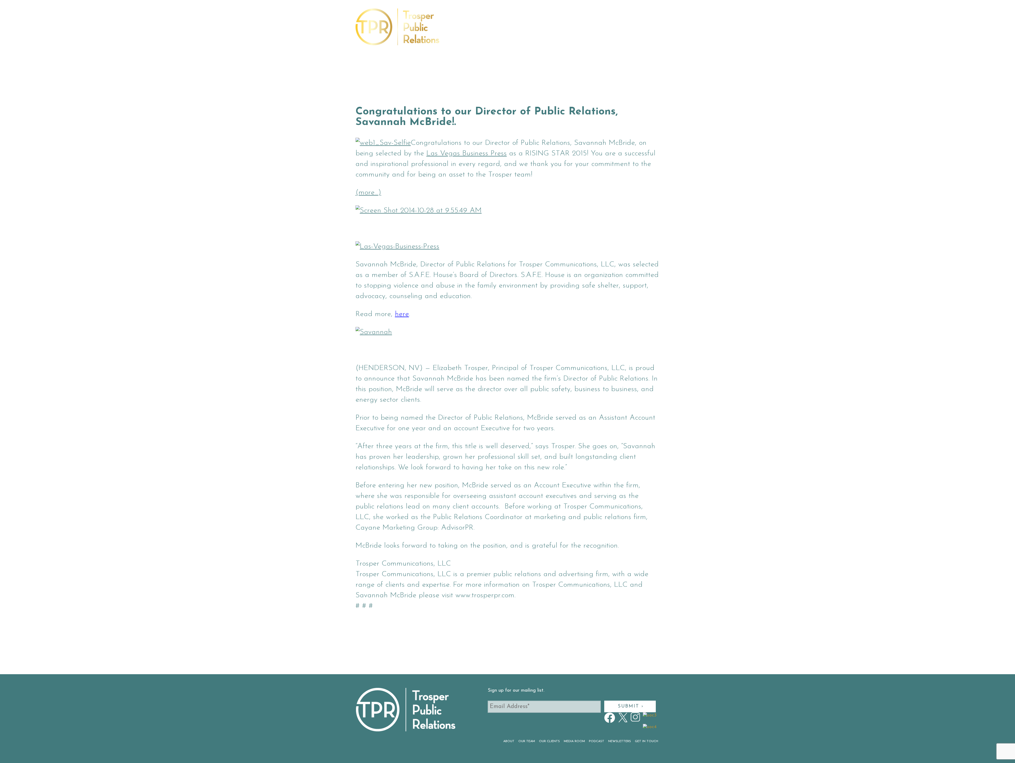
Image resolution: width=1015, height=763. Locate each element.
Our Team (479, 30)
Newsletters (596, 30)
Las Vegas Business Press (466, 153)
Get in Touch (630, 30)
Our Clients (508, 30)
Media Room (540, 30)
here (402, 314)
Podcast (567, 30)
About (456, 30)
